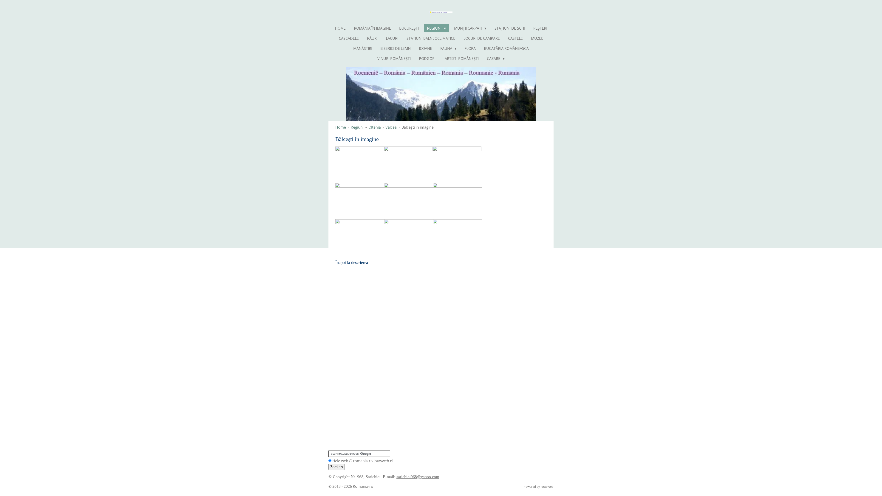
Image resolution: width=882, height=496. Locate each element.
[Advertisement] (412, 434)
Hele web (340, 460)
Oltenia (374, 127)
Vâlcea (391, 127)
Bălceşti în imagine (417, 127)
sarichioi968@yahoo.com (417, 476)
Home (340, 127)
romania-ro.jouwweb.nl (373, 460)
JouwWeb (547, 487)
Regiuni (357, 127)
